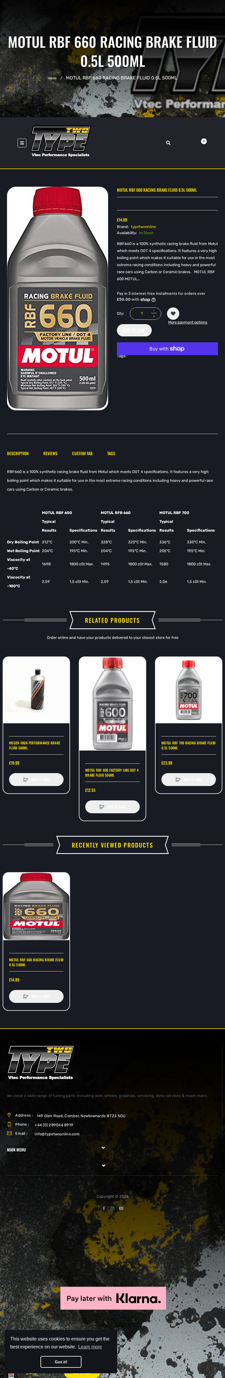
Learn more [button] (90, 1346)
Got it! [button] (61, 1362)
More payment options (187, 322)
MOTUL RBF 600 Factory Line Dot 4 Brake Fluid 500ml (112, 772)
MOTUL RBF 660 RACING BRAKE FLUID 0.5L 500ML (36, 962)
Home (52, 78)
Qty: (120, 313)
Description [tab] (18, 453)
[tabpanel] (112, 529)
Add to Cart (134, 330)
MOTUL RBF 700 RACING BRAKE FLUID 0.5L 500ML (188, 745)
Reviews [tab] (50, 453)
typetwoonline (143, 226)
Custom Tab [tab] (82, 453)
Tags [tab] (111, 453)
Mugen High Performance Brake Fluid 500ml (34, 745)
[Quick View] (10, 686)
